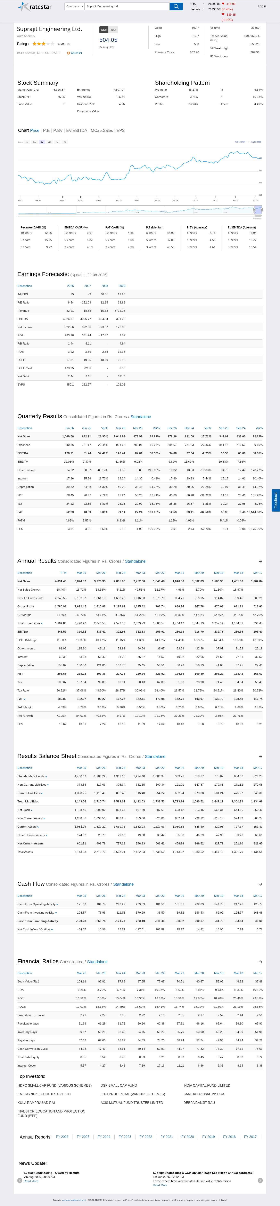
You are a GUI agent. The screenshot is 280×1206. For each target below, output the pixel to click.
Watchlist (76, 53)
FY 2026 (62, 1137)
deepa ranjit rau (199, 1102)
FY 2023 (125, 1137)
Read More (31, 1181)
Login (262, 6)
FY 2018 (229, 1137)
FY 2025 (83, 1137)
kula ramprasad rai (36, 1102)
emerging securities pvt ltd (44, 1094)
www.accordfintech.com (74, 1200)
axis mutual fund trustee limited (132, 1102)
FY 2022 (146, 1137)
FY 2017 (250, 1137)
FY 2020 (187, 1137)
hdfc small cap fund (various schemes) (55, 1085)
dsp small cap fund (119, 1085)
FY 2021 (166, 1137)
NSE (104, 29)
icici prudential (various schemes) (133, 1094)
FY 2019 (208, 1137)
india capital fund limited (206, 1085)
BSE (113, 29)
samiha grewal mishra (203, 1094)
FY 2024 (104, 1137)
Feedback (276, 500)
